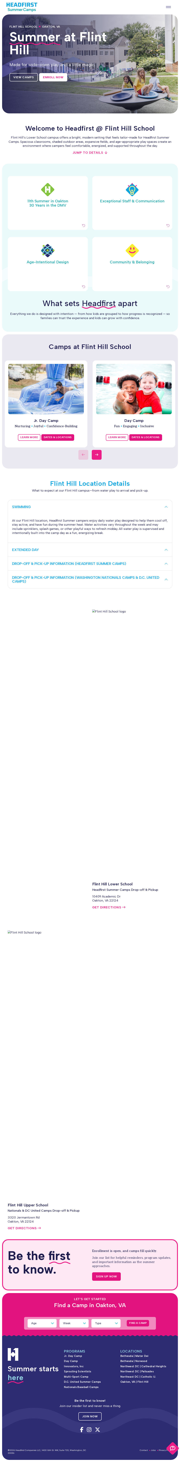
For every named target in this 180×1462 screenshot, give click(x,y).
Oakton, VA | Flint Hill (134, 1381)
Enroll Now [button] (53, 77)
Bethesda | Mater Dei (134, 1356)
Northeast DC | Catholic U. (138, 1376)
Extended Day (25, 550)
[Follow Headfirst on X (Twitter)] (97, 1429)
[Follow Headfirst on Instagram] (89, 1429)
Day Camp (71, 1361)
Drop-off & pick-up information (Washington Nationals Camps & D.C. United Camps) (85, 579)
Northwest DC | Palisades (137, 1371)
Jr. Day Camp (73, 1356)
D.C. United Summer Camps (82, 1381)
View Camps (23, 77)
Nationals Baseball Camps (81, 1387)
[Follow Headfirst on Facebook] (81, 1429)
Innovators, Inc (74, 1366)
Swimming (21, 507)
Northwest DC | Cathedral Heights (143, 1366)
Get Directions (106, 907)
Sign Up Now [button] (106, 1276)
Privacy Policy (165, 1450)
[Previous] (83, 455)
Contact (144, 1450)
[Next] (97, 455)
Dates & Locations (58, 437)
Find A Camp (138, 1323)
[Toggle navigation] (170, 7)
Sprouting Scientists (77, 1371)
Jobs (153, 1450)
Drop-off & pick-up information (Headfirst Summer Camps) (69, 564)
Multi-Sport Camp (76, 1376)
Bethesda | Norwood (133, 1361)
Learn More (29, 437)
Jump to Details (88, 153)
